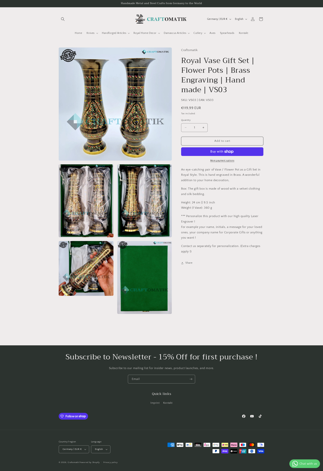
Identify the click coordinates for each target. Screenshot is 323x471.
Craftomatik (73, 462)
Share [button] (189, 262)
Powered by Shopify (89, 462)
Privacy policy (110, 462)
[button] (63, 19)
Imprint (154, 402)
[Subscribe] (191, 379)
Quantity (186, 120)
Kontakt (168, 402)
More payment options (222, 160)
